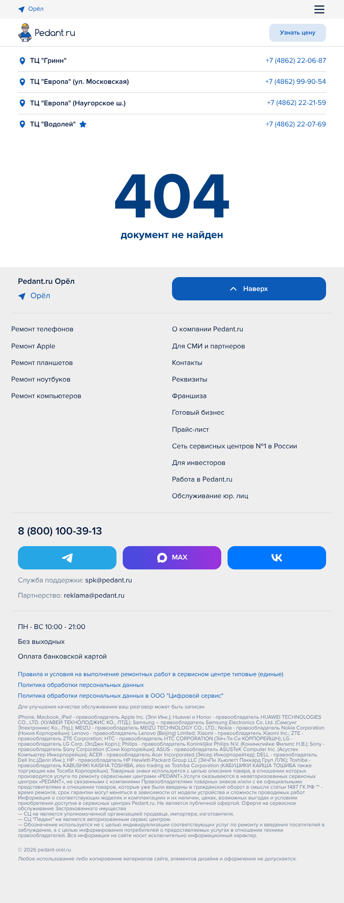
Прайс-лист (190, 429)
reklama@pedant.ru (94, 595)
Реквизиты (189, 379)
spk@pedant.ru (108, 580)
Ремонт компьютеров (46, 395)
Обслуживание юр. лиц (210, 495)
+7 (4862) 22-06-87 (296, 60)
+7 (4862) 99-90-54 (295, 81)
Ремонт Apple (33, 346)
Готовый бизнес (198, 412)
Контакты (187, 362)
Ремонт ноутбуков (41, 379)
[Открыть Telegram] (67, 557)
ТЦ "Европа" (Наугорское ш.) (77, 103)
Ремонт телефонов (42, 329)
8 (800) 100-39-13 (60, 531)
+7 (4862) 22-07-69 (296, 124)
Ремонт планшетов (42, 362)
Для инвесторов (199, 462)
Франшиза (189, 395)
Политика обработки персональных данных (81, 685)
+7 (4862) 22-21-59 (296, 102)
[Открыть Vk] (277, 557)
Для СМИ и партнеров (208, 346)
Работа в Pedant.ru (202, 479)
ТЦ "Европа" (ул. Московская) (79, 81)
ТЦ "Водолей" (53, 124)
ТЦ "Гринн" (48, 60)
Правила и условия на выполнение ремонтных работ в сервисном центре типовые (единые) (151, 675)
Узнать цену (297, 33)
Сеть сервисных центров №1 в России (234, 446)
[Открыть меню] (319, 9)
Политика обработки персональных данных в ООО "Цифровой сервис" (121, 696)
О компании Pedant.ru (207, 329)
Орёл (35, 9)
